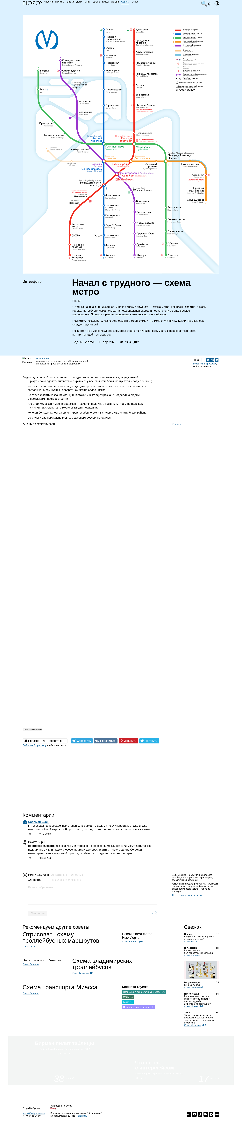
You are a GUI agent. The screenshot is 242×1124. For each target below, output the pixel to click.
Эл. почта (34, 879)
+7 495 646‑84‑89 (32, 1116)
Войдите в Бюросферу (204, 364)
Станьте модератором (190, 895)
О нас (135, 2)
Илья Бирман (43, 358)
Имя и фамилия (38, 874)
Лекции (115, 2)
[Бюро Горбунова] (33, 3)
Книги (87, 2)
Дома (79, 2)
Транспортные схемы (33, 730)
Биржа (70, 2)
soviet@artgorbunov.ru (34, 1113)
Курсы (105, 2)
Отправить (38, 913)
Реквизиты (82, 1116)
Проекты (59, 2)
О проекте (177, 424)
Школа (96, 2)
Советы (125, 2)
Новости (48, 2)
